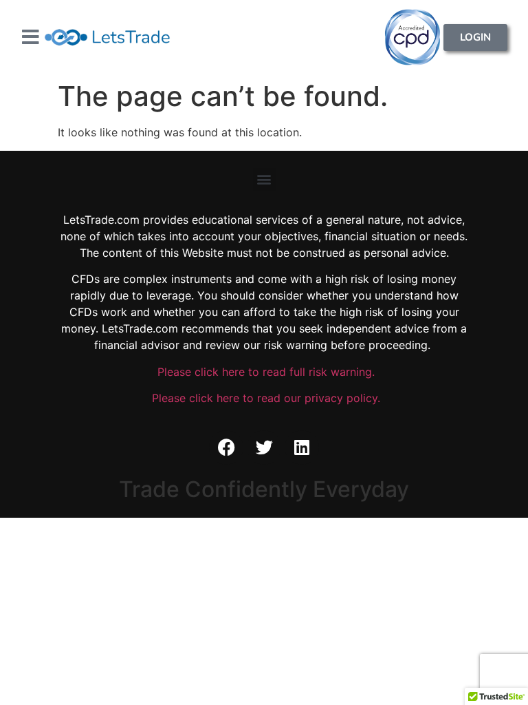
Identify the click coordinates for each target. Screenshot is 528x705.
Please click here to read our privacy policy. (264, 398)
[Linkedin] (302, 447)
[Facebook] (226, 447)
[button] (264, 179)
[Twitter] (264, 447)
